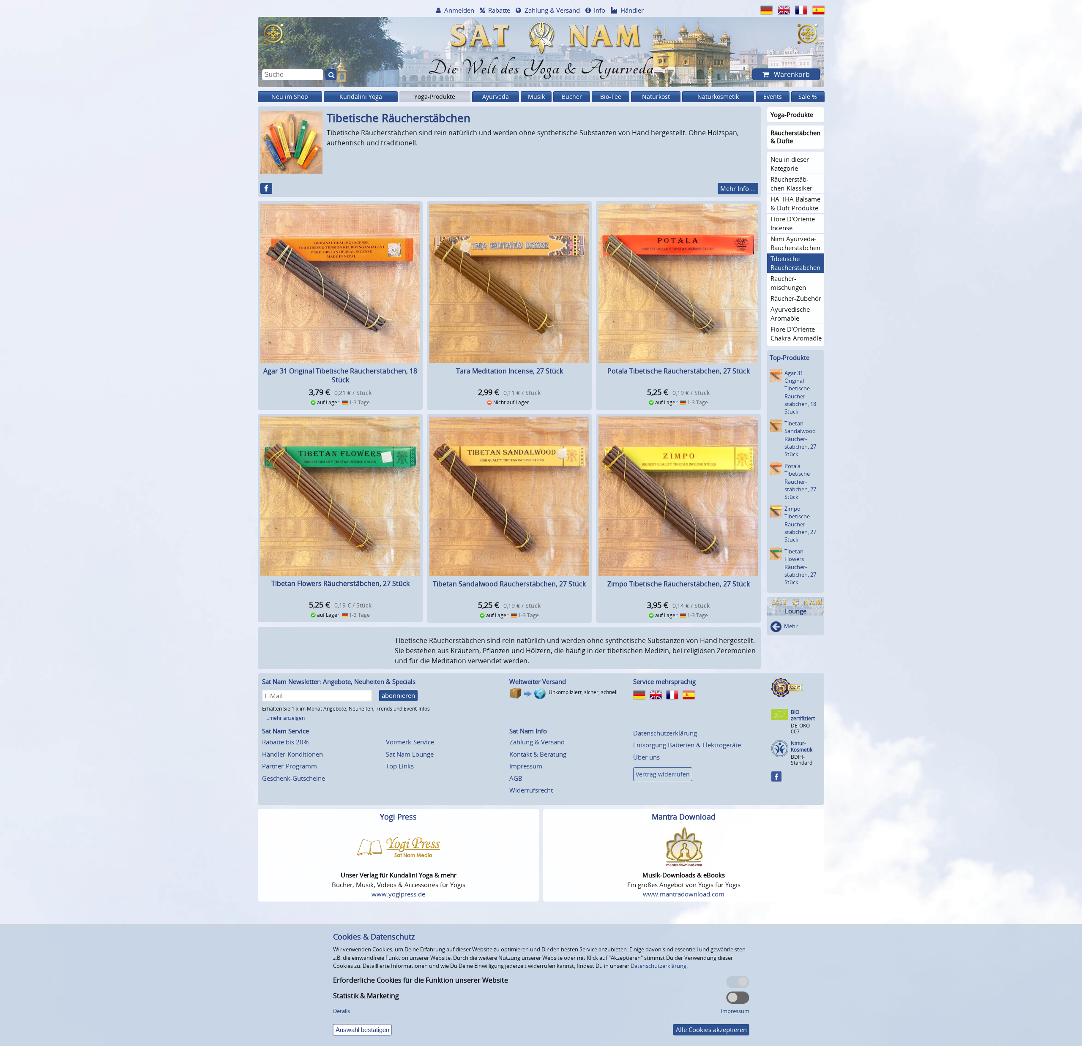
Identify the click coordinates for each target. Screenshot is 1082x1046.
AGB (515, 778)
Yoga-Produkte (434, 97)
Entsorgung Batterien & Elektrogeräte (687, 745)
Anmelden (459, 10)
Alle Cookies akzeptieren (711, 1029)
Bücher (572, 97)
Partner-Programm (289, 766)
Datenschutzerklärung (665, 733)
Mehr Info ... (738, 188)
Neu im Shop (289, 97)
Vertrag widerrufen (663, 774)
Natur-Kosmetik (801, 747)
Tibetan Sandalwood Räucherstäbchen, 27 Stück (509, 583)
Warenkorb (791, 74)
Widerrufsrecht (531, 790)
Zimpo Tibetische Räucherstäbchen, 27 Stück (678, 583)
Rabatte (499, 10)
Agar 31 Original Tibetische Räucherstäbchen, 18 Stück (340, 375)
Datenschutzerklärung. (659, 966)
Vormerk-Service (410, 742)
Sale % (807, 97)
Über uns (646, 757)
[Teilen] (266, 188)
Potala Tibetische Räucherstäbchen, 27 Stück (678, 371)
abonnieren (398, 695)
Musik (536, 97)
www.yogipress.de (398, 894)
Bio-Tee (610, 97)
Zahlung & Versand (552, 10)
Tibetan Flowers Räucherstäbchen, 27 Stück (340, 583)
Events (772, 97)
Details (341, 1011)
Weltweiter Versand (537, 681)
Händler (632, 10)
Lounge (795, 611)
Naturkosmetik (718, 97)
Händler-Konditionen (292, 754)
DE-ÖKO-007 (801, 728)
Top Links (400, 766)
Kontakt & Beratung (537, 754)
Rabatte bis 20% (285, 742)
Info (599, 10)
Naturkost (656, 97)
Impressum (525, 766)
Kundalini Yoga (360, 97)
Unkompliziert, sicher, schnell (583, 692)
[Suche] (330, 74)
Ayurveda (495, 97)
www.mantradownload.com (683, 894)
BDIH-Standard (801, 759)
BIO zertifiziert (803, 715)
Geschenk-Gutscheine (293, 778)
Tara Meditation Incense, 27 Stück (509, 371)
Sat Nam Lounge (410, 754)
